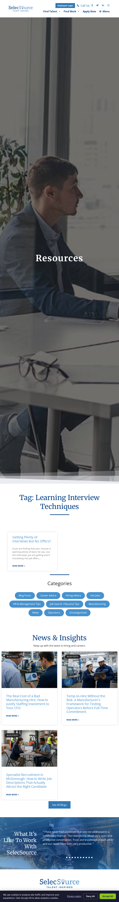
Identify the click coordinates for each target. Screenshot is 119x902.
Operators (54, 612)
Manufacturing (97, 604)
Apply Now (89, 12)
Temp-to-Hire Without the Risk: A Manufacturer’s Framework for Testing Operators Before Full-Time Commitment (87, 704)
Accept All (107, 896)
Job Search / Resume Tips (64, 604)
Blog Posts (25, 595)
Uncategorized (78, 612)
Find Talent (50, 12)
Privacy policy (74, 896)
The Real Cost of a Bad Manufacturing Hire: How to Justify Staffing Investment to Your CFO (27, 702)
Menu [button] (104, 12)
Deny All (90, 896)
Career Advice (48, 595)
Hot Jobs (95, 595)
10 (92, 857)
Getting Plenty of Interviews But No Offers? (31, 539)
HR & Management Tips (27, 604)
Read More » (18, 566)
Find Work (70, 12)
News (35, 612)
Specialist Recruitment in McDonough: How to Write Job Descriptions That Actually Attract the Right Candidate (29, 781)
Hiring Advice (73, 595)
